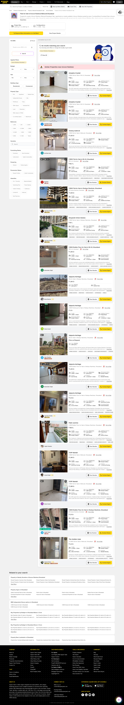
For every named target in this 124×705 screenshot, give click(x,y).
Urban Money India (35, 659)
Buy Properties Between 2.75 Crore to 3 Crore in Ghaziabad (100, 629)
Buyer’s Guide (97, 663)
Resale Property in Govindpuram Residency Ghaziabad (74, 582)
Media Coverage (13, 656)
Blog (95, 652)
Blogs (68, 2)
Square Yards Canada (35, 652)
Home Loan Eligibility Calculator (80, 669)
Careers (11, 654)
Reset (33, 40)
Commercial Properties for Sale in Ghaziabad (72, 594)
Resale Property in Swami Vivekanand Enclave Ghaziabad (100, 580)
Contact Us (12, 665)
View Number (93, 95)
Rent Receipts (76, 665)
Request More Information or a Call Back (27, 33)
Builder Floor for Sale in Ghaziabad (96, 592)
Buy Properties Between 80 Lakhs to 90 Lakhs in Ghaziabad (100, 617)
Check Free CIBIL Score (79, 667)
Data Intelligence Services (57, 669)
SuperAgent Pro (55, 673)
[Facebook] (82, 694)
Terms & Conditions (14, 672)
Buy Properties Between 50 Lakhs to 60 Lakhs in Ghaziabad (23, 617)
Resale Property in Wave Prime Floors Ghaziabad (99, 582)
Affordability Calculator (78, 661)
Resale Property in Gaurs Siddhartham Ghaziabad (47, 582)
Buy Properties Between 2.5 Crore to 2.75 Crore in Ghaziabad (74, 629)
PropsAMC (33, 669)
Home (10, 10)
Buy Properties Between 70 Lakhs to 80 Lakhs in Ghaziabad (74, 617)
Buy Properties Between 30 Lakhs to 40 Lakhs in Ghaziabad (74, 615)
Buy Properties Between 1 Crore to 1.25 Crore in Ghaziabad (23, 627)
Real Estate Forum (98, 656)
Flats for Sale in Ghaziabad (68, 592)
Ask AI (24, 53)
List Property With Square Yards (59, 654)
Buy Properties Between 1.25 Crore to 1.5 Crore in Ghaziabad (48, 627)
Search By (45, 6)
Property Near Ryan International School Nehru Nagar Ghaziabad (74, 640)
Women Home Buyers (99, 671)
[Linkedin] (86, 694)
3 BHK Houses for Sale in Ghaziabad (44, 605)
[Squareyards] (4, 2)
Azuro (31, 665)
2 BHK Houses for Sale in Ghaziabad (19, 605)
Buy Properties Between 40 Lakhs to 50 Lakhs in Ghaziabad (100, 615)
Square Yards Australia (36, 656)
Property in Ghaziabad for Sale (20, 10)
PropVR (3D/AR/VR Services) (58, 663)
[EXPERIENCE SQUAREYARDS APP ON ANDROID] (87, 687)
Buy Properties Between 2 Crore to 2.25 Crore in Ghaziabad (23, 629)
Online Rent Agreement (78, 663)
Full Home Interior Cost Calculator (81, 671)
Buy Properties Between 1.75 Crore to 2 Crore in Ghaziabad (100, 627)
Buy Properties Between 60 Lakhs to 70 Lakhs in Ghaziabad (48, 617)
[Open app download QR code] (120, 12)
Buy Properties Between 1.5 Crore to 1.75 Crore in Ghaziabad (74, 627)
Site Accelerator (55, 661)
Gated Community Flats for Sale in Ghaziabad (21, 592)
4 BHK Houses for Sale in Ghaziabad (70, 605)
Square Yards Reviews (14, 663)
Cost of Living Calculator (79, 659)
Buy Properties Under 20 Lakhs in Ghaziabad (21, 615)
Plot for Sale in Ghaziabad (42, 592)
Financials (11, 659)
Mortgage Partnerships (57, 671)
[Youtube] (89, 694)
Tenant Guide (97, 667)
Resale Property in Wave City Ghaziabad (45, 580)
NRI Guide (96, 669)
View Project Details (55, 33)
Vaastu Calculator (77, 656)
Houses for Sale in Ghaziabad (43, 594)
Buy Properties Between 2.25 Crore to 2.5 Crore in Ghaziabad (48, 629)
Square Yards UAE (35, 654)
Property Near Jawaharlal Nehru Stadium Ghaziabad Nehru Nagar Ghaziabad (48, 640)
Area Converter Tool (77, 673)
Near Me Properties (87, 6)
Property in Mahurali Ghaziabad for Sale (36, 10)
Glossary (96, 654)
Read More (23, 19)
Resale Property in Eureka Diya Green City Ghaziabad (74, 580)
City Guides (96, 661)
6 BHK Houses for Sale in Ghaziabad (19, 607)
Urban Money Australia (35, 661)
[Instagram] (93, 694)
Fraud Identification (14, 676)
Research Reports (98, 659)
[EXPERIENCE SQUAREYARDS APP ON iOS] (99, 687)
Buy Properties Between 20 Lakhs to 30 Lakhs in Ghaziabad (48, 615)
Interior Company (34, 663)
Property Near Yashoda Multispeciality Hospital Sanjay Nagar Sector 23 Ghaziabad (23, 640)
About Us (11, 652)
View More (13, 584)
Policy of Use (12, 674)
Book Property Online (35, 671)
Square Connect (55, 656)
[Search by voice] (32, 47)
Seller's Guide (97, 665)
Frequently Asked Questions (16, 661)
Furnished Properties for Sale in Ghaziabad (21, 594)
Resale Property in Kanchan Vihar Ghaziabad (21, 580)
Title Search (75, 654)
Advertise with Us (55, 665)
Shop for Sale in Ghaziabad (94, 594)
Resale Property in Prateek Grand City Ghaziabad (22, 582)
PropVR (32, 667)
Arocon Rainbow (49, 10)
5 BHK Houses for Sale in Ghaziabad (96, 605)
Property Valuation (77, 652)
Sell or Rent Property (106, 2)
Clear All (44, 55)
